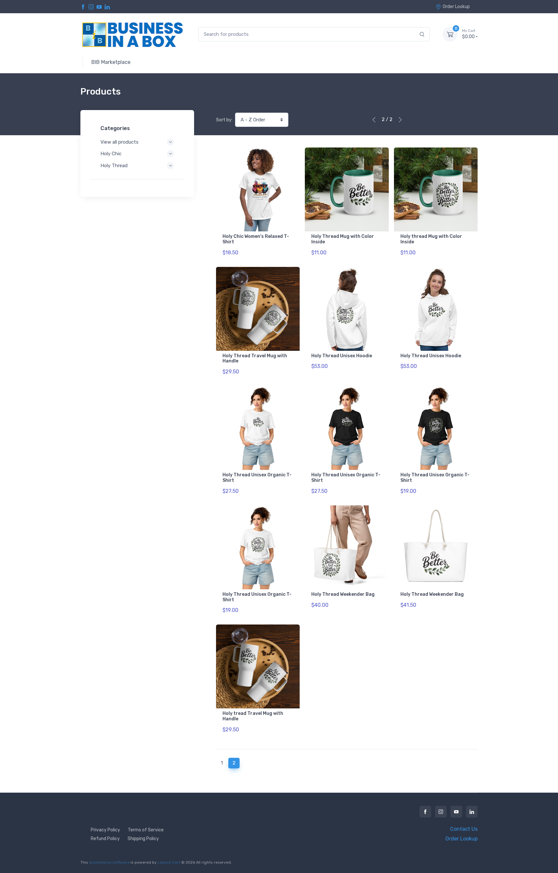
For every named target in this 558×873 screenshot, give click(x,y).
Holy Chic (110, 154)
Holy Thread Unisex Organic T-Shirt (257, 477)
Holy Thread (114, 165)
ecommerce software (109, 862)
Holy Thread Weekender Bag (343, 594)
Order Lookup (456, 6)
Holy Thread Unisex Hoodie (341, 356)
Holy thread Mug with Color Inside (431, 239)
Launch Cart (169, 862)
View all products (119, 142)
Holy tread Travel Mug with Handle (252, 716)
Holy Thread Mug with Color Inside (342, 239)
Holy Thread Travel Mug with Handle (254, 358)
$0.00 (468, 34)
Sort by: (224, 120)
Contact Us (464, 829)
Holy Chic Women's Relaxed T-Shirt (255, 239)
